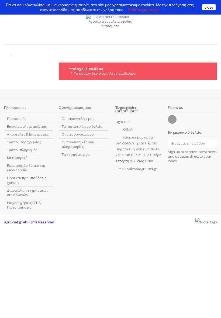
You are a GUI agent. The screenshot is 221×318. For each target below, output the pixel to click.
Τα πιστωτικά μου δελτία (82, 126)
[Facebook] (172, 119)
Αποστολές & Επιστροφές (28, 134)
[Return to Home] (5, 55)
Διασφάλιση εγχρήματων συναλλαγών (27, 192)
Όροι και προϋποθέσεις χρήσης (26, 180)
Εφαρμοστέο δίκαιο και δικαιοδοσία (26, 167)
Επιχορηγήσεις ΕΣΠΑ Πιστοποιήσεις (24, 205)
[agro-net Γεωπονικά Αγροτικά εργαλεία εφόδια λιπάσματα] (110, 28)
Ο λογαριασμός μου (75, 107)
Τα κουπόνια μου (76, 154)
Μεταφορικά (17, 157)
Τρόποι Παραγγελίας (24, 142)
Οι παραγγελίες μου (78, 118)
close (209, 7)
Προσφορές (16, 118)
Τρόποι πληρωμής (22, 150)
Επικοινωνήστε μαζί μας (27, 126)
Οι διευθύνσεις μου (78, 134)
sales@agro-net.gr (142, 168)
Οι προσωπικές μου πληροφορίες (78, 144)
